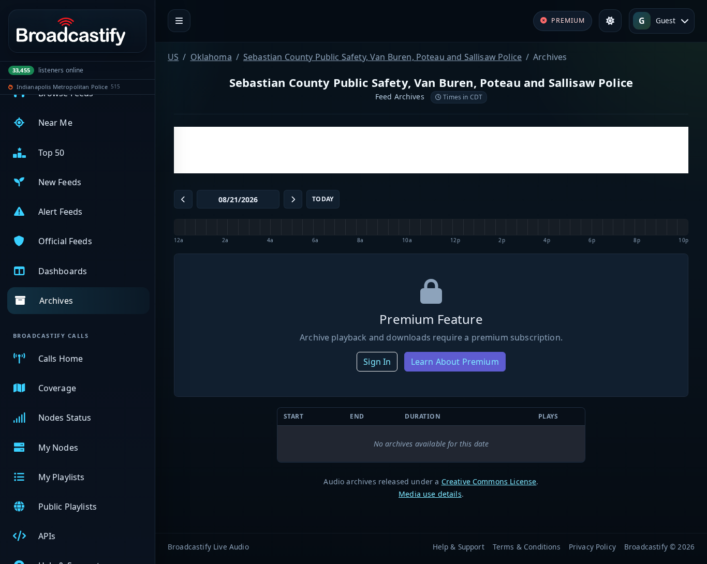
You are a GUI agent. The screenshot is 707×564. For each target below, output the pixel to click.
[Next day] (293, 199)
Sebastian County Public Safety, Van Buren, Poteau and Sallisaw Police (382, 57)
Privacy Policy (592, 547)
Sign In (377, 361)
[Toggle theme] (610, 20)
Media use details (430, 494)
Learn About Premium (455, 361)
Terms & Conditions (527, 547)
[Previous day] (183, 199)
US (173, 57)
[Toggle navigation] (179, 20)
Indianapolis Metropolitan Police (62, 87)
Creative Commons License (489, 481)
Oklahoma (211, 57)
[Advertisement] (431, 150)
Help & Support (458, 547)
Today (323, 199)
